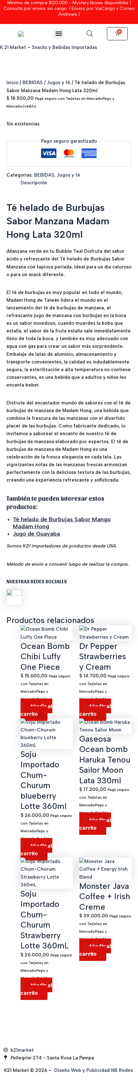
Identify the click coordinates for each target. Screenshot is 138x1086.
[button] (58, 33)
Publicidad (98, 1070)
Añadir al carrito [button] (36, 710)
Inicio (12, 82)
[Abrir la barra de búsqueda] (90, 33)
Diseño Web (67, 1070)
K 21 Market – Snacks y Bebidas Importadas (48, 47)
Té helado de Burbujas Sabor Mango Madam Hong (62, 523)
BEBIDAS (32, 82)
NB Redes (122, 1070)
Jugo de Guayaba (36, 533)
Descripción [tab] (34, 183)
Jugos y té (58, 82)
